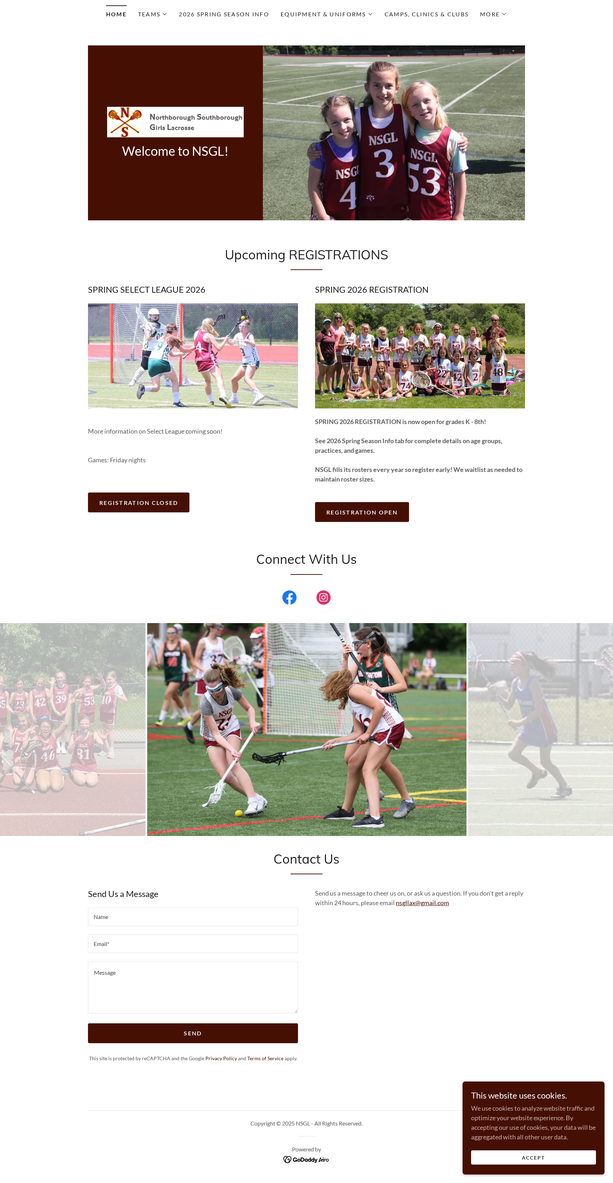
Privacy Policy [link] (221, 1058)
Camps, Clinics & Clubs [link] (427, 14)
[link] (175, 121)
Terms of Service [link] (265, 1058)
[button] (152, 14)
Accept (533, 1158)
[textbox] (193, 917)
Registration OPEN (362, 512)
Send (193, 1033)
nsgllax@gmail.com (422, 903)
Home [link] (116, 14)
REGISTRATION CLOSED (138, 502)
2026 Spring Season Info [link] (224, 14)
